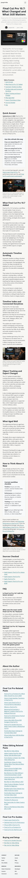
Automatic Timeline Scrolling (13, 87)
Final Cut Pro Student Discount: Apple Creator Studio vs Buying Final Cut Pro (14, 726)
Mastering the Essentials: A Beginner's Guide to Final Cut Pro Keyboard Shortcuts (13, 711)
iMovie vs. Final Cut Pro (10, 707)
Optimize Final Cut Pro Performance (14, 822)
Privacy (17, 863)
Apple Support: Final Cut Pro (12, 576)
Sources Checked (10, 102)
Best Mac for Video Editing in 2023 (13, 782)
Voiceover (4, 873)
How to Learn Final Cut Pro (10, 172)
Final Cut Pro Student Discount (13, 840)
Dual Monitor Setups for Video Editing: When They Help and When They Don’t (14, 764)
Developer (17, 869)
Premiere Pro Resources (11, 800)
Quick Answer (9, 82)
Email (2, 860)
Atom (16, 873)
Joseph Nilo (4, 2)
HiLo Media (4, 863)
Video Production (5, 869)
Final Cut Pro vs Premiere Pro (12, 827)
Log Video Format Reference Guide (14, 797)
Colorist (3, 871)
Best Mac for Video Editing (11, 843)
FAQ (6, 105)
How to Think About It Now (12, 100)
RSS (16, 871)
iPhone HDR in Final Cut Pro (12, 825)
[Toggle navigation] (25, 2)
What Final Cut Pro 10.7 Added (13, 84)
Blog (16, 860)
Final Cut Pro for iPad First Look (13, 830)
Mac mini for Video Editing (11, 845)
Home (16, 858)
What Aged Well (9, 98)
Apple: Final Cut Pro (9, 579)
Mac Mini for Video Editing (11, 751)
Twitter (3, 858)
